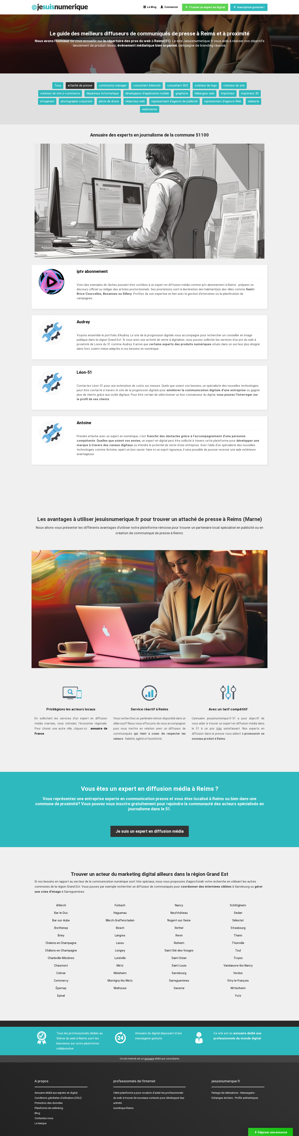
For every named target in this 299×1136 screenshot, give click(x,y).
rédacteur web (135, 101)
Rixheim (179, 943)
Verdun (238, 973)
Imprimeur (228, 93)
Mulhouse (120, 988)
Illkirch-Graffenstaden (120, 920)
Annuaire (40, 1092)
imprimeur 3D (250, 93)
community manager (113, 85)
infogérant (47, 101)
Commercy (61, 980)
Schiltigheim (238, 905)
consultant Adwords (147, 85)
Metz (120, 965)
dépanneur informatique (102, 93)
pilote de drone (109, 101)
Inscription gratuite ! (250, 7)
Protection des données (49, 1102)
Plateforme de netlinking (49, 1108)
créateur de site (234, 85)
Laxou (120, 943)
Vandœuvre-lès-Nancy (238, 965)
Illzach (120, 928)
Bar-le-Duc (61, 912)
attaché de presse (80, 85)
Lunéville (120, 958)
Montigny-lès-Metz (120, 980)
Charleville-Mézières (61, 958)
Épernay (61, 988)
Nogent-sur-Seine (179, 920)
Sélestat (238, 920)
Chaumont (61, 965)
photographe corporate (76, 101)
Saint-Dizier (179, 958)
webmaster (149, 109)
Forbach (120, 905)
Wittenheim (238, 988)
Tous (57, 85)
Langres (120, 935)
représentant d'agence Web (222, 101)
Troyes (238, 958)
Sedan (238, 912)
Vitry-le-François (238, 980)
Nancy (179, 905)
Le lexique (40, 1123)
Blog (37, 1113)
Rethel (179, 928)
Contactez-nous (44, 1118)
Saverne (179, 988)
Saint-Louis (179, 965)
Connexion (170, 7)
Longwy (120, 950)
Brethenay (61, 928)
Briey (61, 935)
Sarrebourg (179, 973)
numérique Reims (123, 1108)
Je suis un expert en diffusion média (150, 831)
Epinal (61, 995)
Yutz (238, 995)
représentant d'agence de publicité (174, 101)
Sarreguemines (179, 980)
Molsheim (120, 973)
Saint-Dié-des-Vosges (179, 950)
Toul (238, 950)
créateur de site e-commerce (60, 93)
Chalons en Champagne (61, 943)
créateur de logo (206, 85)
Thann (238, 935)
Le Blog (151, 7)
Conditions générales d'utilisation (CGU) (58, 1097)
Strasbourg (238, 928)
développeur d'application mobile (147, 93)
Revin (179, 935)
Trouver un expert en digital (206, 7)
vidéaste (253, 101)
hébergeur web (204, 93)
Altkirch (61, 905)
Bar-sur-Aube (61, 920)
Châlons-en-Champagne (61, 950)
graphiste (182, 93)
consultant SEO (177, 85)
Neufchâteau (179, 912)
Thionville (238, 943)
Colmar (61, 973)
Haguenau (120, 912)
